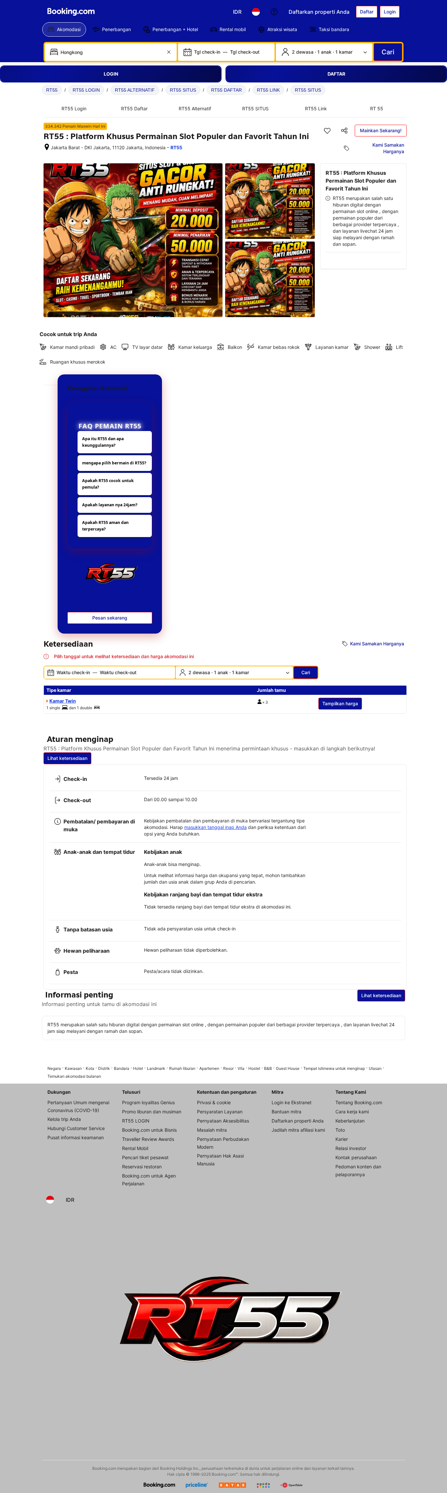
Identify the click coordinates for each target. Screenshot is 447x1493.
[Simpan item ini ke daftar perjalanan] (327, 130)
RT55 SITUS (183, 90)
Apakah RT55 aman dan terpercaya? (105, 526)
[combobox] (111, 52)
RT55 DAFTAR (226, 90)
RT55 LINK (268, 90)
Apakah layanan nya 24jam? (109, 505)
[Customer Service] (274, 12)
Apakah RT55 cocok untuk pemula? (108, 484)
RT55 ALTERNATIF (135, 90)
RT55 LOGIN (86, 90)
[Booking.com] (71, 12)
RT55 (52, 90)
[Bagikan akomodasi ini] (344, 130)
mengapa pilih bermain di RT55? (114, 463)
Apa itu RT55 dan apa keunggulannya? (103, 442)
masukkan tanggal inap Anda (215, 827)
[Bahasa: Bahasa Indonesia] (256, 12)
